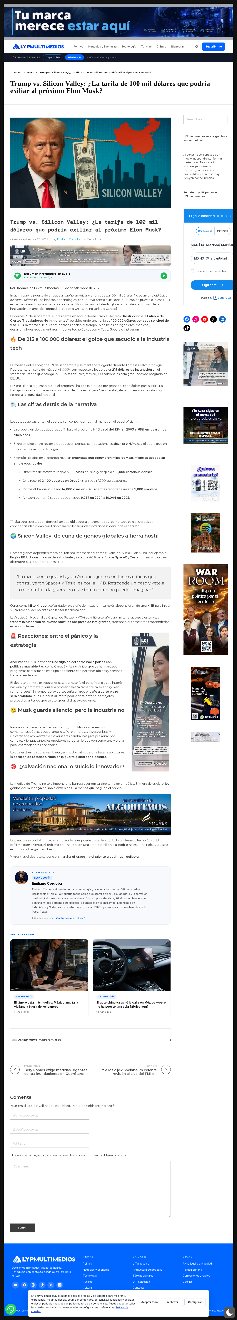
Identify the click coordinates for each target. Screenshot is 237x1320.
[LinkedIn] (222, 319)
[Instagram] (195, 319)
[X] (213, 319)
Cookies (188, 1281)
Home (17, 72)
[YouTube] (204, 319)
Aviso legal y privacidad (197, 1263)
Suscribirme (213, 46)
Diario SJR (74, 57)
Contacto (139, 1287)
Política (79, 46)
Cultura (161, 46)
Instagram (46, 1039)
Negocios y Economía (102, 46)
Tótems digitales (143, 1275)
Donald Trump (28, 1039)
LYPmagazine (141, 1263)
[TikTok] (186, 328)
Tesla (58, 1039)
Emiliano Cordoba (69, 239)
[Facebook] (186, 319)
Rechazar (172, 1302)
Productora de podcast (147, 1269)
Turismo (146, 46)
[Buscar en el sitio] (197, 46)
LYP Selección (141, 1281)
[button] (90, 275)
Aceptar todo (149, 1302)
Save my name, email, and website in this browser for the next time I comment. (72, 1155)
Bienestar (177, 46)
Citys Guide (53, 57)
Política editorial (193, 1269)
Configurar (195, 1302)
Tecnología (128, 46)
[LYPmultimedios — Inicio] (38, 46)
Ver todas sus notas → (71, 918)
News (30, 72)
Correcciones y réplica (196, 1275)
